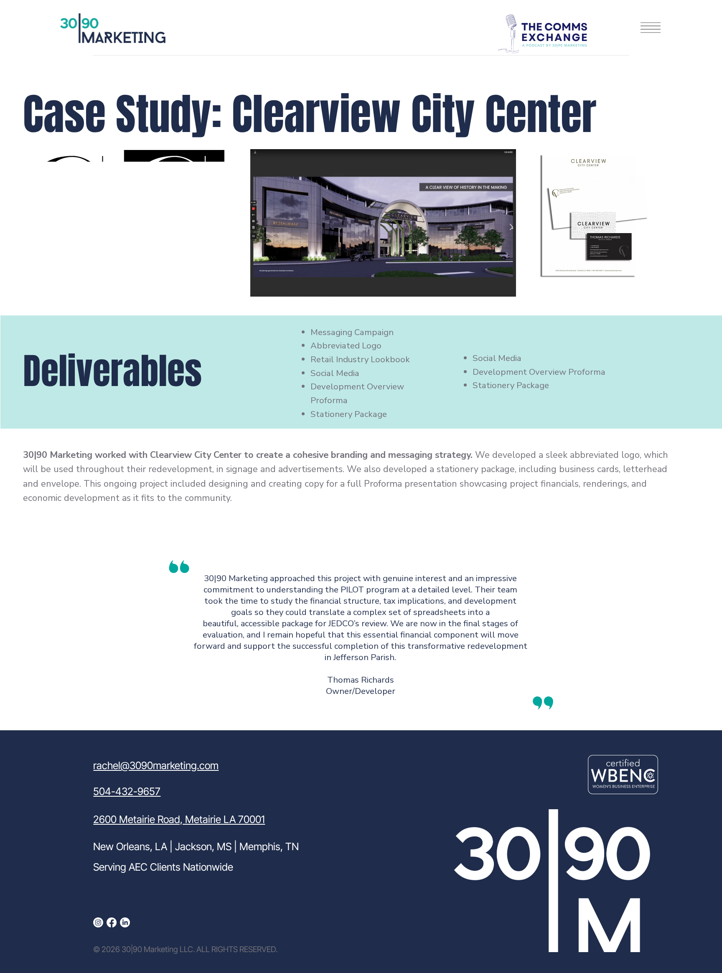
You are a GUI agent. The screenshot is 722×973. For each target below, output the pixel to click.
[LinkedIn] (125, 922)
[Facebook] (112, 922)
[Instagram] (98, 922)
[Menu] (650, 27)
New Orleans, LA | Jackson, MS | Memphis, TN (196, 846)
